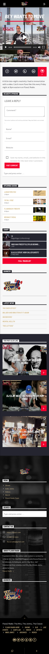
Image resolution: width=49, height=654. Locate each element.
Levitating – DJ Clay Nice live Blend (25, 361)
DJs (36, 627)
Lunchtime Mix (10, 192)
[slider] (22, 47)
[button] (24, 37)
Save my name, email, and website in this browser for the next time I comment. (27, 157)
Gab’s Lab (17, 630)
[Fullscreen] (43, 47)
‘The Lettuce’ (8, 326)
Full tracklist (24, 261)
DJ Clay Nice (24, 55)
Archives (23, 632)
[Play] (6, 47)
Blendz (6, 383)
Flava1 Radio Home (12, 627)
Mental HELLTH (9, 321)
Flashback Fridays (12, 208)
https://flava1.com (14, 532)
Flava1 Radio (7, 571)
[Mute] (39, 47)
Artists (39, 630)
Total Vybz (8, 200)
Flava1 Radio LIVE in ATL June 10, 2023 (25, 433)
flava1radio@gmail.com (15, 542)
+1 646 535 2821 (12, 537)
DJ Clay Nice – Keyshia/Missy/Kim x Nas (25, 397)
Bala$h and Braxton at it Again (16, 312)
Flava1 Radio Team (12, 498)
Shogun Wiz (7, 317)
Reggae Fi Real (10, 217)
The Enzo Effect (9, 308)
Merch (7, 495)
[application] (25, 37)
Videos (7, 492)
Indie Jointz (9, 489)
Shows (7, 485)
